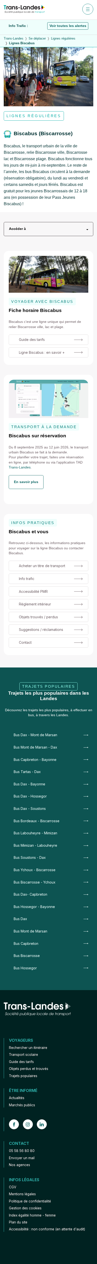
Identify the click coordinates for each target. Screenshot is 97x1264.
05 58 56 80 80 (22, 1151)
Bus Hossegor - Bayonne (34, 907)
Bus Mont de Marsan (30, 931)
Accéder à (17, 229)
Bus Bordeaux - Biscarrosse (36, 821)
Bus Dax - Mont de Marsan (35, 735)
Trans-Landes (20, 467)
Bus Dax (20, 919)
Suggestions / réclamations (41, 629)
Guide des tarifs (32, 339)
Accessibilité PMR (33, 591)
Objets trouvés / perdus (38, 617)
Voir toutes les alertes (67, 26)
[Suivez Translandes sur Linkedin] (44, 1124)
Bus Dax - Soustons (30, 808)
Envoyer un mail (22, 1158)
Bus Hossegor (25, 968)
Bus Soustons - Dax (30, 857)
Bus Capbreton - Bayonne (35, 759)
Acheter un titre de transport (42, 566)
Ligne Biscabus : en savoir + (42, 352)
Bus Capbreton (26, 943)
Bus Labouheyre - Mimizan (35, 833)
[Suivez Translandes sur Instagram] (30, 1124)
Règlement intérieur (35, 604)
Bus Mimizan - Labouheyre (35, 845)
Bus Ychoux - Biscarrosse (34, 870)
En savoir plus (26, 482)
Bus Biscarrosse (27, 956)
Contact (25, 642)
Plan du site (18, 1222)
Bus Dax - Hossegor (30, 796)
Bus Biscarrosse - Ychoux (34, 882)
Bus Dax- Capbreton (30, 894)
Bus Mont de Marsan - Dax (35, 747)
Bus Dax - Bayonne (29, 784)
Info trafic (26, 579)
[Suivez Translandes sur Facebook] (16, 1124)
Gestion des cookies (25, 1208)
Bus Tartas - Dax (27, 772)
